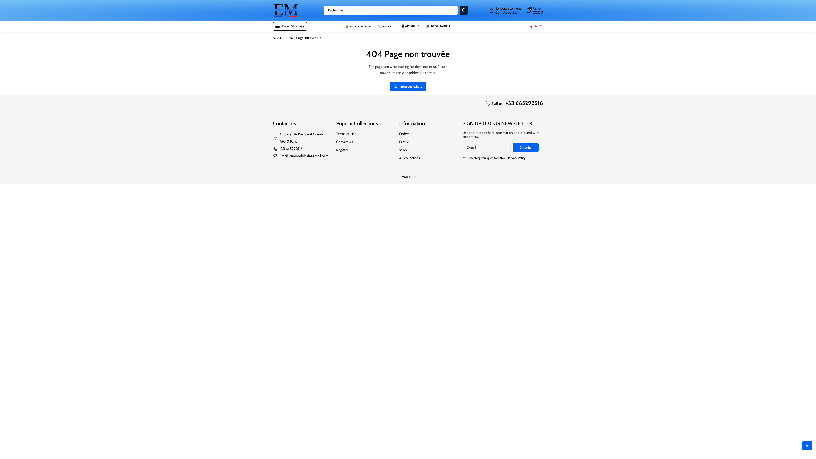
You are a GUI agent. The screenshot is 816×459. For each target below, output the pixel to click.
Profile (404, 142)
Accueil (278, 38)
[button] (535, 10)
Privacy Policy (517, 158)
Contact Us (344, 142)
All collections (409, 158)
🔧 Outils (384, 26)
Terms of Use (346, 134)
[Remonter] (807, 445)
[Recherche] (464, 10)
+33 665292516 (290, 149)
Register (342, 150)
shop (403, 150)
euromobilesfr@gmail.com (308, 156)
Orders (404, 134)
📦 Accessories (356, 26)
